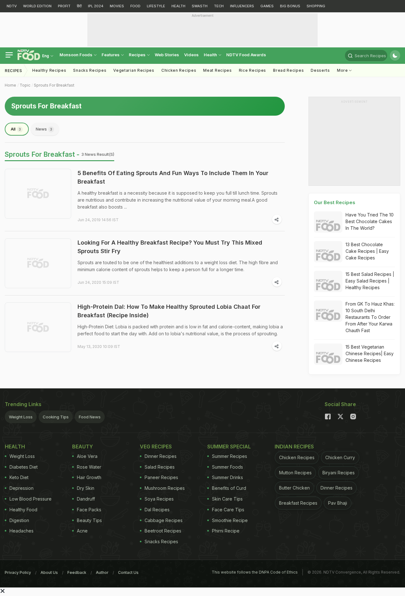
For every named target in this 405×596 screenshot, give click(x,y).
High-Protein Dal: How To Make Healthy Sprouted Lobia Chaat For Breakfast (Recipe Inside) (169, 311)
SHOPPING (316, 6)
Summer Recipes (229, 456)
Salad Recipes (160, 467)
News (44, 128)
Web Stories (167, 54)
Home (10, 85)
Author (102, 572)
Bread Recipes (288, 70)
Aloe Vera (87, 456)
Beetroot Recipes (163, 530)
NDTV (12, 6)
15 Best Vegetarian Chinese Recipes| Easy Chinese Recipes (370, 353)
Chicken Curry (340, 457)
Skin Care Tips (227, 499)
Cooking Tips (56, 416)
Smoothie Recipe (230, 520)
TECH (219, 6)
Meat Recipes (217, 70)
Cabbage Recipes (164, 520)
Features (111, 54)
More (343, 70)
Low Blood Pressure (30, 499)
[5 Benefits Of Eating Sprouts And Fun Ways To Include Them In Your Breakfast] (38, 194)
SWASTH (200, 6)
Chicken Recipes (178, 70)
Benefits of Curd (229, 488)
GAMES (267, 6)
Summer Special (229, 446)
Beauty (82, 446)
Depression (21, 488)
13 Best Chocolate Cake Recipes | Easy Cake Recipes (367, 251)
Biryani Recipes (338, 472)
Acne (82, 530)
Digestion (19, 520)
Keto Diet (18, 477)
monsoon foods (76, 54)
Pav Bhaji (337, 503)
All (16, 128)
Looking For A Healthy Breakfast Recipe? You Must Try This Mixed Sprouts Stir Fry (170, 246)
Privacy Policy (18, 572)
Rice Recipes (252, 70)
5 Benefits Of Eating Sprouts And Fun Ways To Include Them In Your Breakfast (173, 177)
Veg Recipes (156, 446)
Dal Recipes (157, 509)
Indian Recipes (294, 446)
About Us (49, 572)
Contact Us (128, 572)
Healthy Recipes (49, 70)
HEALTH (178, 6)
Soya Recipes (159, 499)
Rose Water (89, 467)
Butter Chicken (294, 487)
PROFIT (64, 6)
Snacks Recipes (89, 70)
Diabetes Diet (23, 467)
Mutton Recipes (295, 472)
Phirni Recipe (226, 530)
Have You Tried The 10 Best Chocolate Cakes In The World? (370, 221)
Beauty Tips (89, 520)
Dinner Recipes (161, 456)
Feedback (76, 572)
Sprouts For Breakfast (54, 85)
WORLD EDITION (37, 6)
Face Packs (89, 509)
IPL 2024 (95, 6)
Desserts (320, 70)
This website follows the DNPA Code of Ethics (255, 572)
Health (211, 54)
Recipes (137, 54)
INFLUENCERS (242, 6)
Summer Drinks (227, 477)
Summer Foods (227, 467)
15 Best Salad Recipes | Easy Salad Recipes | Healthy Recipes (370, 280)
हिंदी (79, 6)
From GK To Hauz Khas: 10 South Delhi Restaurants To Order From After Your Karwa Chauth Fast (370, 317)
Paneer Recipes (161, 477)
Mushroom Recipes (165, 488)
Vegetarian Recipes (133, 70)
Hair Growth (89, 477)
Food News (90, 416)
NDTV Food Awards (246, 54)
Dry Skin (85, 488)
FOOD (135, 6)
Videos (191, 54)
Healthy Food (23, 509)
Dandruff (86, 499)
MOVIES (117, 6)
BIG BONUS (290, 6)
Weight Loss (21, 416)
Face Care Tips (228, 509)
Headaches (21, 530)
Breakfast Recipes (298, 503)
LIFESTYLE (156, 6)
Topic (25, 85)
